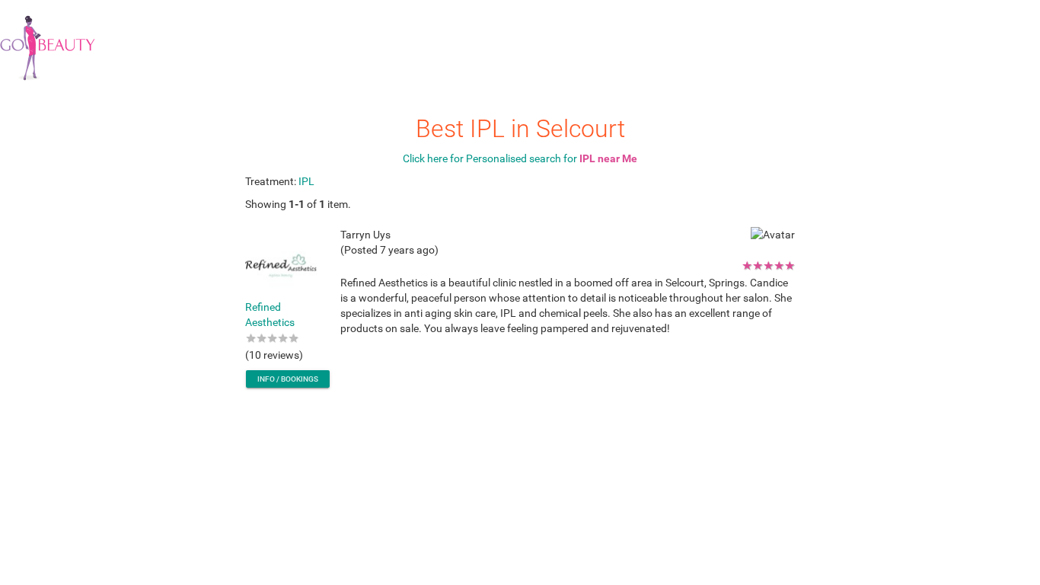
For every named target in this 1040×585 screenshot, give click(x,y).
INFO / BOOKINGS (287, 379)
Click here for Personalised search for (520, 158)
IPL (306, 181)
